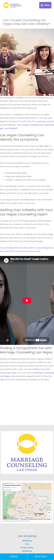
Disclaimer (27, 551)
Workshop (27, 540)
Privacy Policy (27, 547)
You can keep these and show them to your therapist (25, 247)
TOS (27, 544)
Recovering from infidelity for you (15, 97)
